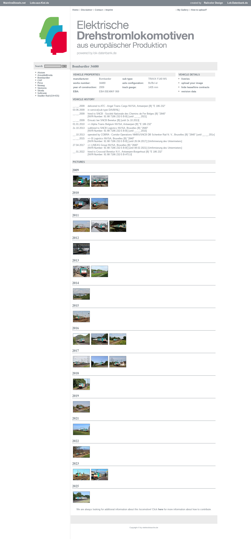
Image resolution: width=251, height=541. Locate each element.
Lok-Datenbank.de (237, 2)
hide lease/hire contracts (195, 87)
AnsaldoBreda (45, 75)
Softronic (42, 93)
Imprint (109, 10)
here (160, 509)
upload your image (192, 83)
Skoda (40, 90)
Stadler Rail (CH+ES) (48, 96)
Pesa (40, 83)
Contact (99, 10)
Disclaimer (86, 10)
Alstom (41, 72)
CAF (39, 80)
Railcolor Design (213, 2)
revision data (188, 91)
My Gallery (183, 10)
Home (75, 10)
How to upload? (199, 10)
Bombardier (43, 78)
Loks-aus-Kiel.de (39, 2)
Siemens (42, 88)
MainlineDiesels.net (14, 2)
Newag (41, 85)
